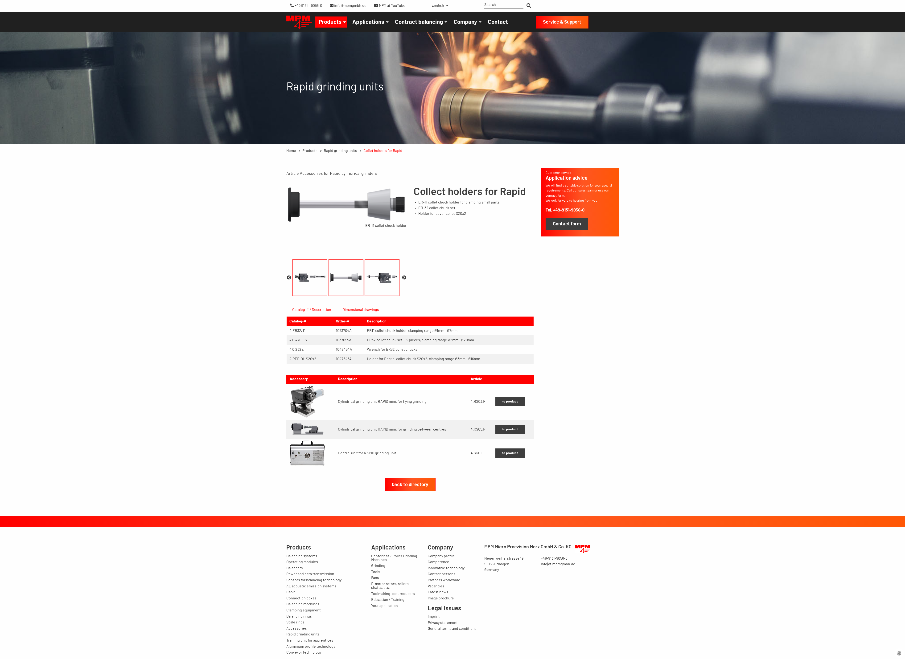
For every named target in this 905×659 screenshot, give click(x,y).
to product (510, 401)
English (438, 5)
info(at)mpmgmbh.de (558, 564)
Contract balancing (419, 22)
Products (330, 22)
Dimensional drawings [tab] (360, 310)
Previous (289, 277)
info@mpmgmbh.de (349, 6)
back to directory (410, 484)
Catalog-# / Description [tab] (311, 310)
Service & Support (562, 22)
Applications (368, 22)
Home (291, 151)
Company (465, 22)
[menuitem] (439, 5)
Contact (498, 22)
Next (404, 277)
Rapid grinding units (340, 151)
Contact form (567, 224)
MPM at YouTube (391, 6)
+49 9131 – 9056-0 (308, 6)
